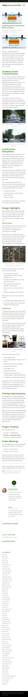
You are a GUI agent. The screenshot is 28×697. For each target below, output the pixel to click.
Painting (4, 562)
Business (4, 568)
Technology (5, 577)
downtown (17, 472)
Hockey (4, 674)
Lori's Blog (4, 653)
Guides (4, 631)
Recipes (4, 597)
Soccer (4, 682)
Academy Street (9, 471)
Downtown (19, 30)
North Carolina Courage (8, 676)
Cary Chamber (5, 570)
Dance (3, 556)
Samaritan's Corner (7, 657)
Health (3, 603)
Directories (4, 627)
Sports (3, 665)
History (4, 605)
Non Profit (4, 611)
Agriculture (4, 583)
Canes (3, 669)
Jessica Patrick (14, 31)
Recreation (4, 621)
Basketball (4, 667)
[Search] (20, 5)
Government (5, 639)
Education (4, 585)
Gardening (4, 599)
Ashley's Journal (6, 645)
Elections (4, 637)
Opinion (4, 643)
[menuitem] (20, 5)
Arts (3, 554)
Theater (4, 566)
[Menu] (23, 5)
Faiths (3, 591)
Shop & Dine (5, 663)
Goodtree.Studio (5, 694)
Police (3, 641)
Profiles (4, 617)
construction (11, 472)
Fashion (4, 593)
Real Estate (5, 619)
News (7, 31)
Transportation (5, 579)
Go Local (4, 601)
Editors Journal (5, 649)
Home (3, 607)
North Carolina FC (6, 678)
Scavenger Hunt (6, 661)
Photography (5, 564)
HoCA (3, 574)
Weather (4, 625)
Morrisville (4, 633)
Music (3, 560)
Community (5, 581)
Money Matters (5, 609)
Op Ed (3, 655)
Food (3, 595)
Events (4, 589)
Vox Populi (4, 659)
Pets (3, 615)
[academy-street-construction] (12, 18)
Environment (5, 587)
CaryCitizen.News (8, 541)
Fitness (4, 672)
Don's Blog (4, 647)
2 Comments (12, 30)
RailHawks (4, 680)
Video (3, 684)
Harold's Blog (5, 651)
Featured (4, 31)
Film (3, 558)
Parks (3, 613)
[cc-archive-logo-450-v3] (11, 5)
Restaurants (5, 623)
